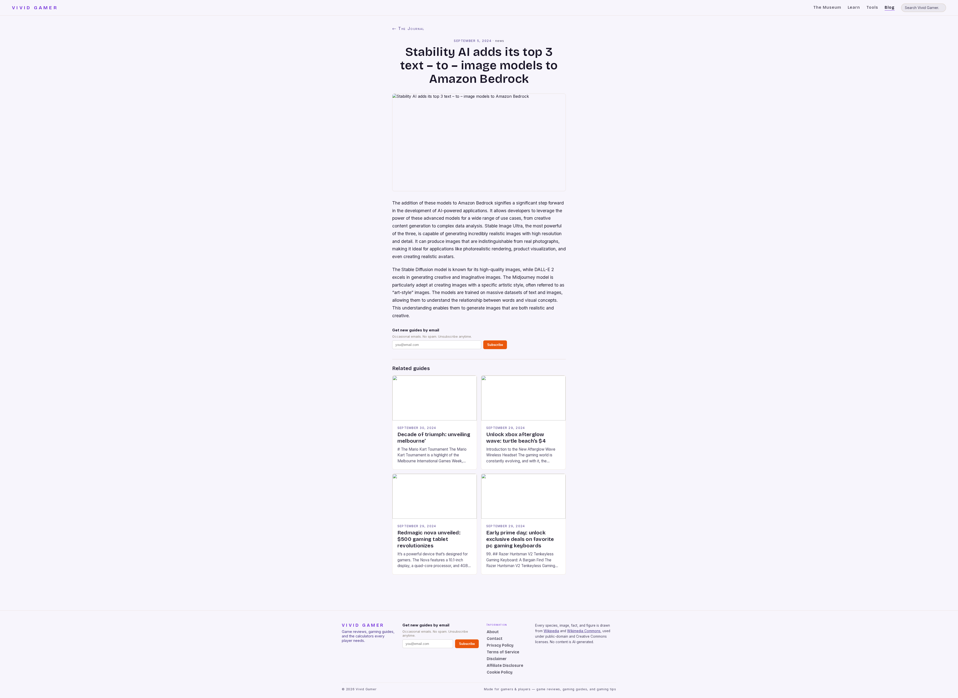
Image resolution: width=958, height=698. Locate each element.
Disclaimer (497, 658)
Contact (494, 638)
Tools (872, 7)
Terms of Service (503, 652)
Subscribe (495, 345)
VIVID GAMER (35, 7)
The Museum (827, 7)
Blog (890, 7)
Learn (854, 7)
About (493, 631)
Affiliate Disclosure (505, 665)
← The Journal (408, 28)
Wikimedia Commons (583, 631)
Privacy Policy (500, 645)
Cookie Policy (499, 672)
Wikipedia (551, 631)
